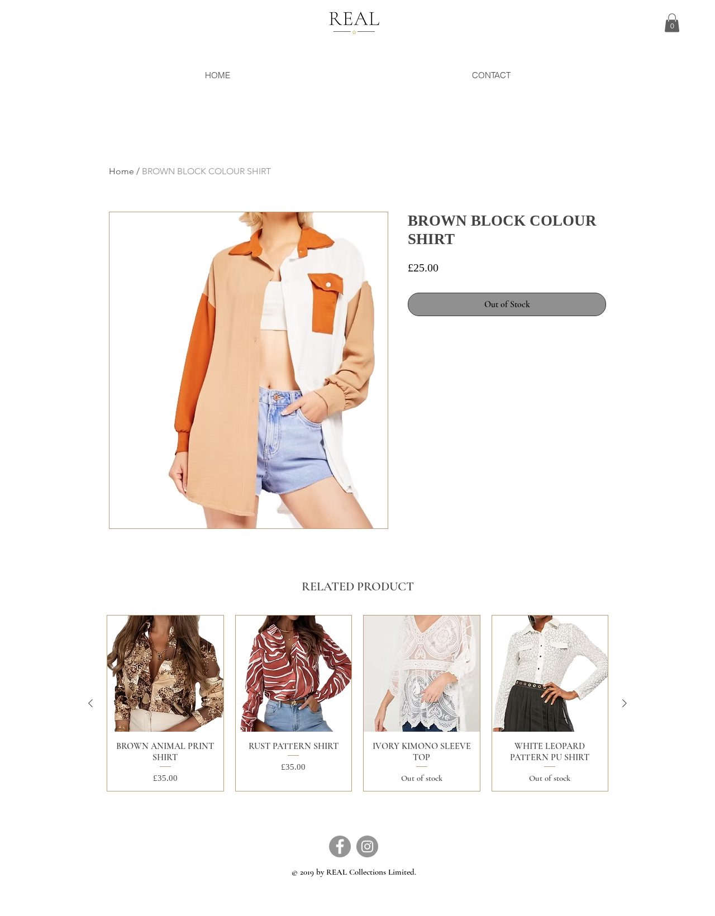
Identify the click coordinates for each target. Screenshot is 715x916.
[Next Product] (624, 703)
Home (121, 171)
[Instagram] (367, 846)
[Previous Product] (90, 703)
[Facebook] (340, 846)
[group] (357, 703)
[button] (672, 22)
